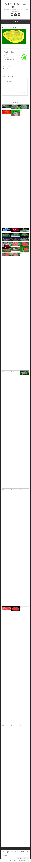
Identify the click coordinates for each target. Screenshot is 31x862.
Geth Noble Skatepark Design (15, 5)
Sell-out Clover (6, 68)
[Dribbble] (19, 15)
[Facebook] (12, 15)
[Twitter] (15, 15)
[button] (6, 107)
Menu (16, 21)
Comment (22, 92)
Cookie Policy (5, 855)
